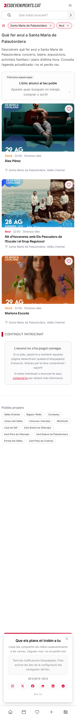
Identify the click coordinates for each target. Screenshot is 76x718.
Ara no (38, 694)
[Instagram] (12, 686)
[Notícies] (65, 712)
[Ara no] (67, 638)
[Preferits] (37, 712)
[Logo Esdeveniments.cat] (22, 5)
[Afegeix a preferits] (69, 109)
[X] (22, 686)
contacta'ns (20, 377)
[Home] (10, 712)
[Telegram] (63, 686)
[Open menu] (70, 5)
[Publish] (51, 712)
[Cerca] (70, 15)
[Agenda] (23, 712)
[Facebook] (32, 686)
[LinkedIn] (53, 686)
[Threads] (42, 686)
